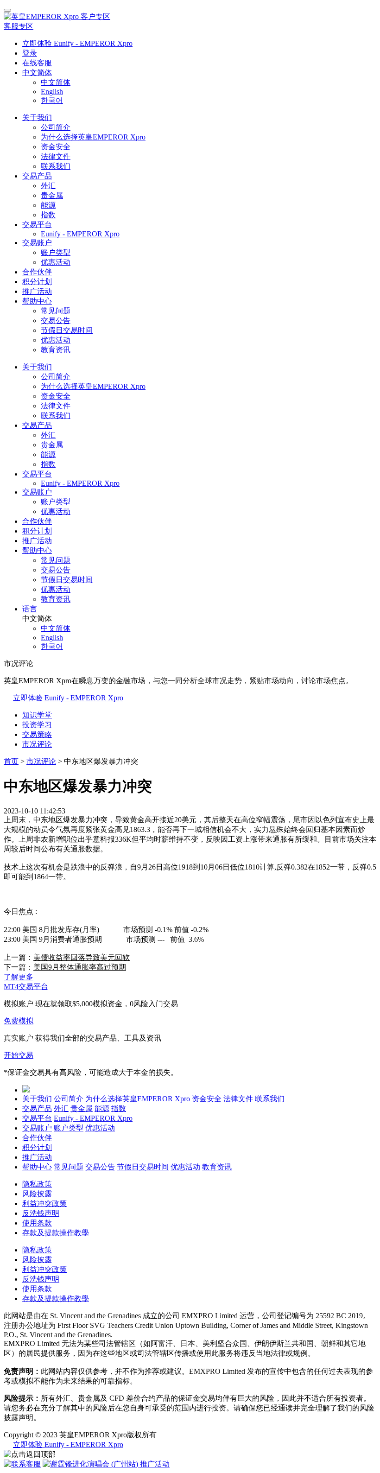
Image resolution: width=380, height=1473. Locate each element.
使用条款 (37, 1223)
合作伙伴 (37, 272)
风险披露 (37, 1194)
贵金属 (52, 195)
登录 (29, 53)
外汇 (48, 186)
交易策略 (37, 734)
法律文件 (55, 156)
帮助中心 (37, 301)
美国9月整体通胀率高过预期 (79, 967)
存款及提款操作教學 (55, 1233)
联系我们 (55, 166)
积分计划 (37, 282)
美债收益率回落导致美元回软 (81, 957)
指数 (48, 215)
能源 (48, 205)
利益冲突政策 (44, 1203)
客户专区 (95, 16)
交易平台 (37, 225)
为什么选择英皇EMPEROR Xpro (93, 137)
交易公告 (55, 320)
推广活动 (37, 291)
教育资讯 (55, 350)
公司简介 (55, 127)
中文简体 (37, 72)
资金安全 (55, 147)
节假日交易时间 (67, 330)
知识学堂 (37, 715)
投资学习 (37, 725)
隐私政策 (37, 1184)
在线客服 (37, 63)
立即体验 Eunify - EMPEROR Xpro (77, 43)
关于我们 (37, 117)
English (52, 91)
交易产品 (37, 176)
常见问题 (55, 311)
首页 (11, 761)
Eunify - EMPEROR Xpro (80, 234)
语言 (29, 609)
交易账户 (37, 243)
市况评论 (37, 744)
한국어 (52, 100)
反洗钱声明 (40, 1213)
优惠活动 (55, 262)
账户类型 (55, 252)
